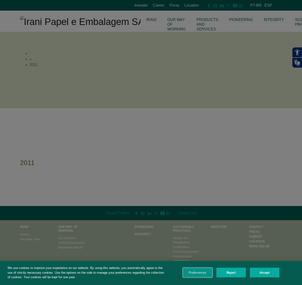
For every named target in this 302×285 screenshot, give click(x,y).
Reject (231, 272)
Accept (265, 272)
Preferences (197, 272)
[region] (151, 273)
